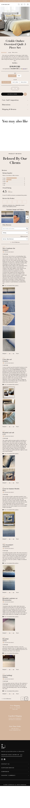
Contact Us (5, 764)
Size (15, 73)
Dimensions (6, 105)
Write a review (14, 52)
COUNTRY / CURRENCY (8, 775)
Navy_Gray (15, 82)
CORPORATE (5, 771)
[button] (15, 68)
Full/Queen (12, 75)
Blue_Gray (24, 82)
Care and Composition (10, 100)
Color (15, 79)
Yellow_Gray (6, 82)
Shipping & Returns (9, 109)
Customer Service (7, 767)
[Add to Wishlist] (25, 94)
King (19, 75)
